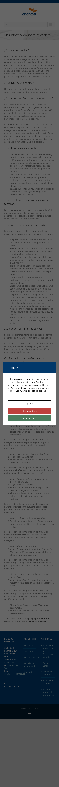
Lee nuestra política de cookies (31, 390)
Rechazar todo (29, 411)
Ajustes (29, 403)
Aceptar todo (29, 418)
